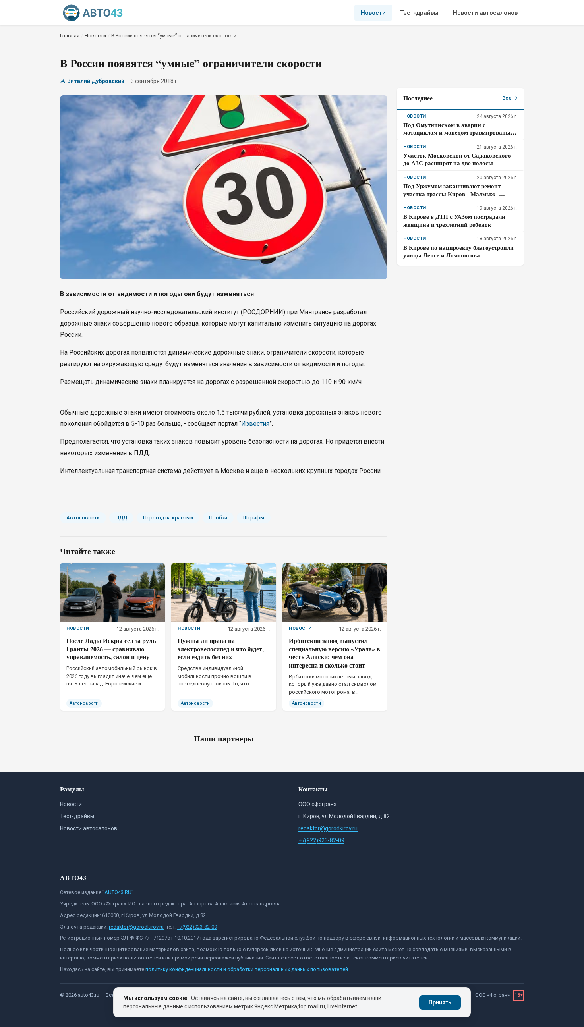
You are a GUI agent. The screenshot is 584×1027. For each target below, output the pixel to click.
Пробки (218, 518)
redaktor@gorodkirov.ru (328, 828)
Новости (373, 12)
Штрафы (253, 518)
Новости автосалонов (485, 12)
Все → (510, 98)
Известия (255, 423)
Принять (440, 1002)
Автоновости (83, 518)
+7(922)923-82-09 (321, 840)
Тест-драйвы (419, 12)
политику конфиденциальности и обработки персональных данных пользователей (246, 969)
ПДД (121, 518)
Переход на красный (168, 518)
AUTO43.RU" (118, 892)
